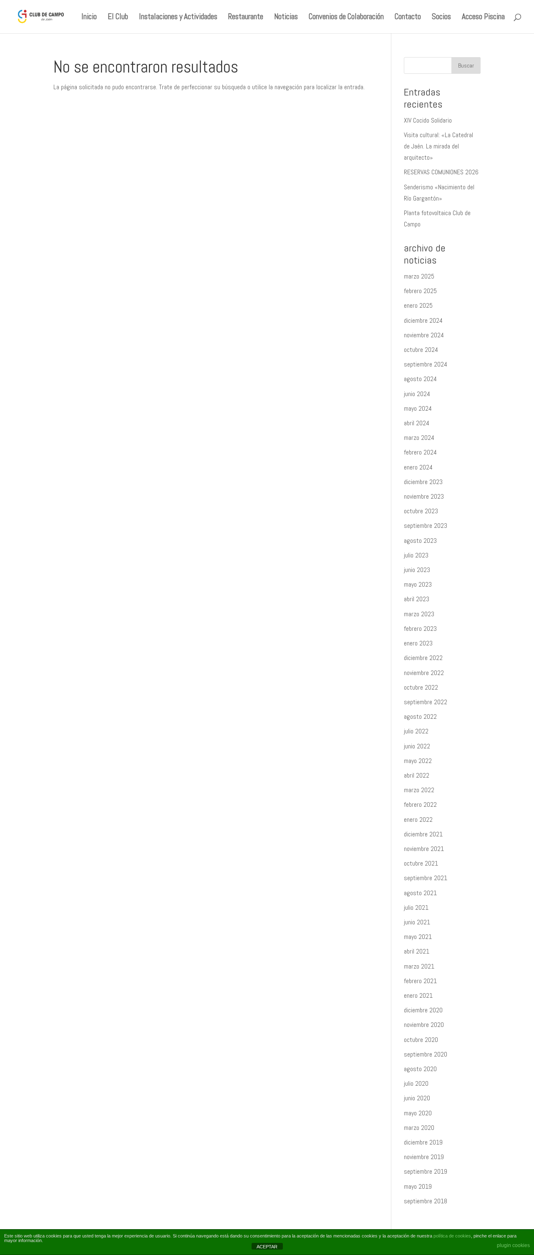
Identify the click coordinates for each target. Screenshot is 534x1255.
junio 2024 (417, 393)
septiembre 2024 (425, 364)
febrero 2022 (420, 804)
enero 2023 (418, 643)
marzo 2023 (419, 614)
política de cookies (452, 1235)
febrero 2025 (420, 290)
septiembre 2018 (425, 1201)
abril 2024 (416, 423)
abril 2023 (416, 599)
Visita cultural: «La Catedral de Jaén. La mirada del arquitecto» (438, 146)
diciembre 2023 (423, 481)
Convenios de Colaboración (346, 18)
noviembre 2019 (424, 1156)
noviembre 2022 (424, 672)
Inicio (89, 18)
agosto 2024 (420, 378)
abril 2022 (416, 775)
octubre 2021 (421, 863)
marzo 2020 (419, 1127)
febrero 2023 (420, 628)
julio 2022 (416, 731)
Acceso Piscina (483, 18)
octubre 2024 (421, 349)
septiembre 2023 (425, 525)
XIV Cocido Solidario (428, 120)
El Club (118, 18)
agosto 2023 (420, 540)
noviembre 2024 (424, 335)
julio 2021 (416, 907)
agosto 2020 (420, 1068)
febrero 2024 (420, 452)
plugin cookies (513, 1245)
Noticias (286, 18)
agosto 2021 (420, 893)
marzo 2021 (419, 966)
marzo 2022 (419, 790)
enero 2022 (418, 819)
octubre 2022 (421, 687)
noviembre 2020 (424, 1024)
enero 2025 (418, 305)
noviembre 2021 (424, 848)
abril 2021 (416, 951)
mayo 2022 (418, 760)
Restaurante (245, 18)
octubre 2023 (421, 511)
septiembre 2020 (425, 1054)
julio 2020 (416, 1083)
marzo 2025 (419, 276)
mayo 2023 (418, 584)
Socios (441, 18)
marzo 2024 (419, 437)
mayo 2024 (418, 408)
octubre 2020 (421, 1039)
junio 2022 (417, 746)
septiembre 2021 (425, 877)
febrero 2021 (420, 980)
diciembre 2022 (423, 657)
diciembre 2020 (423, 1010)
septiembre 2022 (425, 702)
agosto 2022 (420, 716)
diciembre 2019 (423, 1142)
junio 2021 (417, 922)
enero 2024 (418, 467)
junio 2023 (417, 569)
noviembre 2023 (424, 496)
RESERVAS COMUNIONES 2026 (441, 172)
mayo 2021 (418, 936)
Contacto (408, 18)
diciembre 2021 (423, 834)
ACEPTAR (267, 1246)
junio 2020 (417, 1098)
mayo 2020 (418, 1113)
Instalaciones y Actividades (178, 18)
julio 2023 (416, 555)
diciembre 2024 (423, 320)
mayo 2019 (418, 1186)
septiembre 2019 (425, 1171)
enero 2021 (418, 995)
